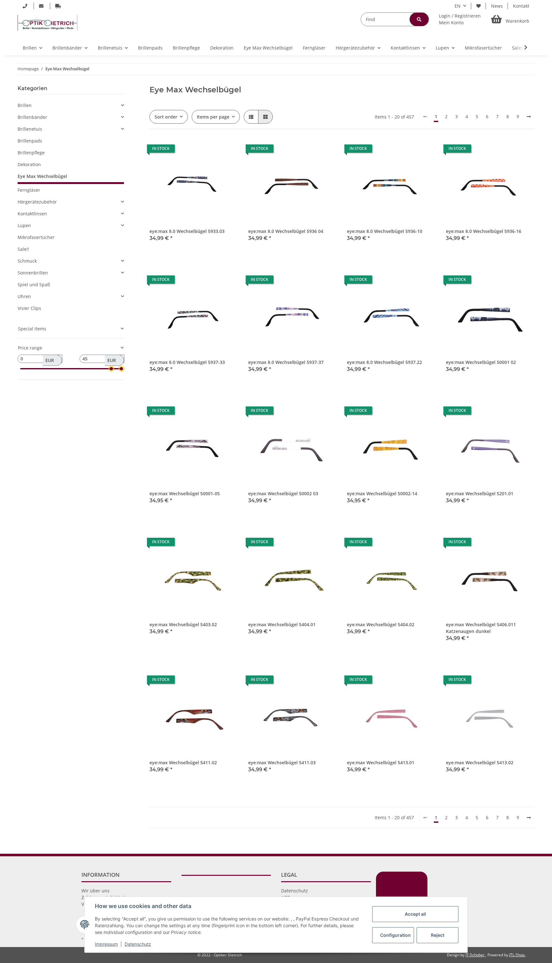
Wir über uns (95, 891)
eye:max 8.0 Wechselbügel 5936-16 (483, 231)
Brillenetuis (30, 129)
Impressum (106, 944)
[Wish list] (478, 6)
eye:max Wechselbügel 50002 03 (283, 493)
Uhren (24, 296)
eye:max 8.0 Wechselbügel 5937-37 (286, 362)
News (497, 6)
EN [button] (458, 6)
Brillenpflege (31, 153)
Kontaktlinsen (32, 214)
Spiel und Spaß (34, 284)
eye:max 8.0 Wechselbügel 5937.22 (384, 362)
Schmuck (27, 261)
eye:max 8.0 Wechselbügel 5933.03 (187, 231)
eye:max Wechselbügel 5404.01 (282, 624)
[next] (528, 116)
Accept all (415, 914)
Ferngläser (29, 190)
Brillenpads (30, 141)
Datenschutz (294, 891)
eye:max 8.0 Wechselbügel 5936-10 (384, 231)
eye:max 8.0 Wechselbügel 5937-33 (187, 362)
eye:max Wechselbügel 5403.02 (183, 624)
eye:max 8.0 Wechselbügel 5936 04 (285, 231)
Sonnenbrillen (33, 273)
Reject (437, 935)
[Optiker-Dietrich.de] (47, 23)
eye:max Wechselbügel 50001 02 (481, 362)
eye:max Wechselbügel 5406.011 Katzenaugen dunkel (481, 627)
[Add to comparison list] (210, 150)
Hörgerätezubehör (37, 202)
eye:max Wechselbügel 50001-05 (185, 493)
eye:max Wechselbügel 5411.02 (183, 762)
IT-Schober (475, 955)
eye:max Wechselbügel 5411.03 (282, 762)
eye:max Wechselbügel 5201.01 (479, 493)
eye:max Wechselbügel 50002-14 (382, 493)
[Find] (419, 19)
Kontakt (521, 6)
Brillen (25, 105)
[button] (460, 19)
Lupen (24, 225)
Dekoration (29, 164)
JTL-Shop (517, 955)
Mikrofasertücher (36, 237)
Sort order (166, 117)
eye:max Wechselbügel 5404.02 (380, 624)
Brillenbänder (32, 117)
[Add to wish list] (227, 150)
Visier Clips (29, 308)
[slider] (111, 368)
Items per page (213, 117)
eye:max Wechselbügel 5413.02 (479, 762)
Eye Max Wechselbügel (42, 176)
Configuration (395, 935)
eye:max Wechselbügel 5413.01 (380, 762)
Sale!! (23, 249)
